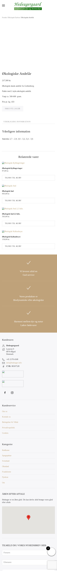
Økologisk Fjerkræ (14, 17)
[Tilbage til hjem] (28, 5)
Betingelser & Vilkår (10, 422)
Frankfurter (6, 472)
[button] (3, 5)
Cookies (5, 433)
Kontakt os (6, 417)
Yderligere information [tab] (17, 122)
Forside (4, 17)
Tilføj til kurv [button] (13, 178)
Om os (4, 411)
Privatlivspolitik (8, 428)
